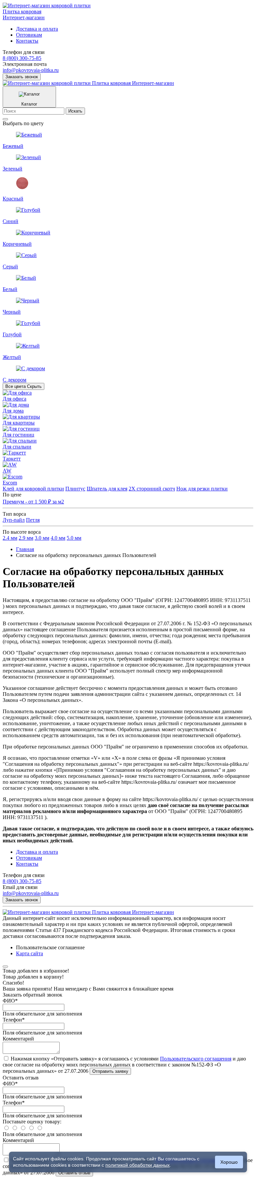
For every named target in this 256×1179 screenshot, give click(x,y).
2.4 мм (10, 538)
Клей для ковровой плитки (33, 488)
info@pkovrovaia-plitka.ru (31, 70)
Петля (33, 520)
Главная (25, 549)
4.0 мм (58, 538)
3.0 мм (42, 538)
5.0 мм (74, 538)
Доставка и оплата (37, 29)
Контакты (27, 41)
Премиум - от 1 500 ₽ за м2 (33, 501)
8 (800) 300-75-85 (22, 58)
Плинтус (75, 488)
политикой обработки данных (137, 1165)
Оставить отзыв (74, 1172)
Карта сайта (29, 953)
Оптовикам (29, 35)
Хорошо (229, 1162)
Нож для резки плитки (202, 488)
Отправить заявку (110, 1071)
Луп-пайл (14, 520)
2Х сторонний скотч (152, 488)
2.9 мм (26, 538)
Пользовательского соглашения (195, 1058)
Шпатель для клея (107, 488)
